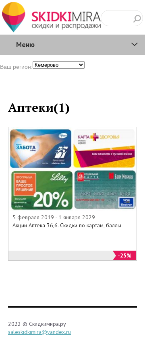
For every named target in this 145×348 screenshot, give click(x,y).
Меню (25, 44)
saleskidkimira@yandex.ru (39, 332)
